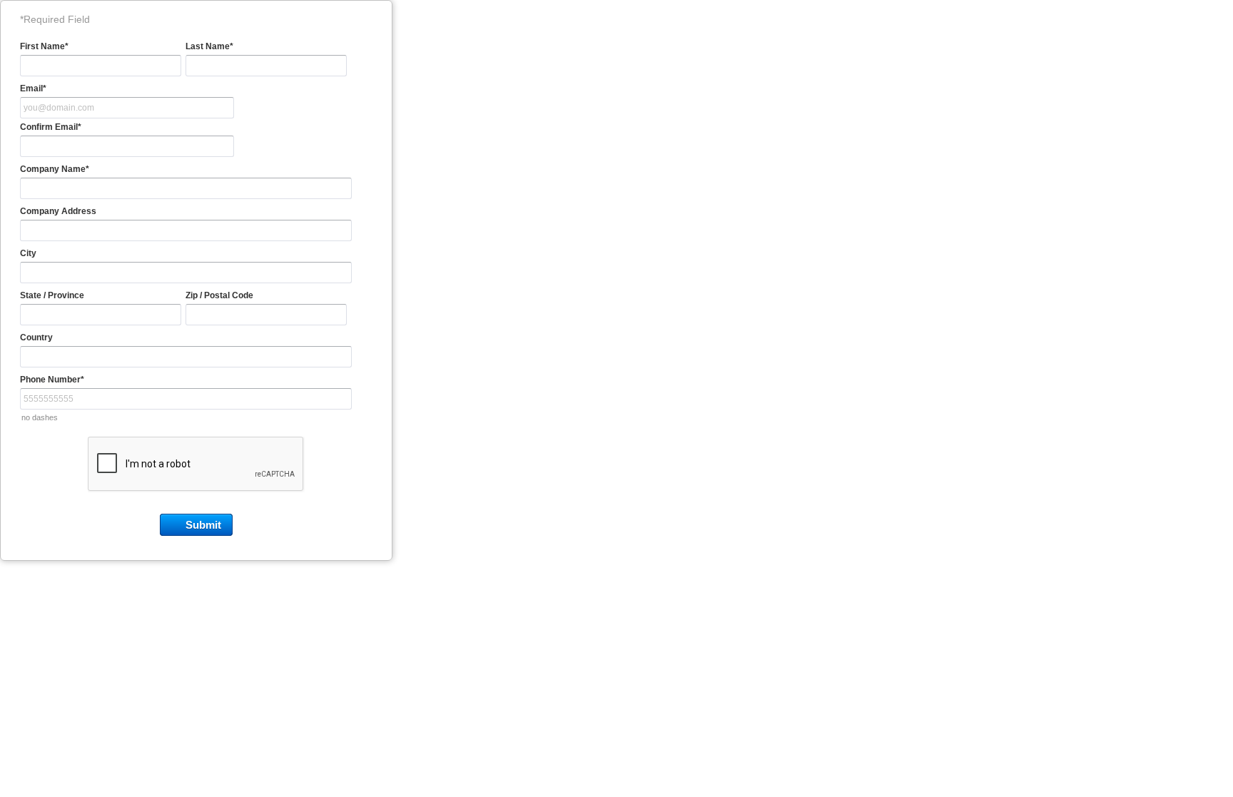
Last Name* (209, 46)
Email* (33, 88)
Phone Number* (52, 380)
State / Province (52, 295)
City (28, 253)
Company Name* (54, 169)
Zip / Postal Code (219, 295)
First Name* (44, 46)
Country (36, 337)
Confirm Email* (50, 127)
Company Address (58, 211)
